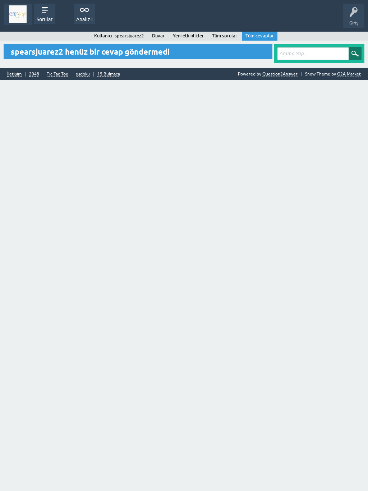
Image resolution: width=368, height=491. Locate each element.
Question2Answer (280, 74)
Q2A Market (349, 74)
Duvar (158, 35)
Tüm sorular (224, 35)
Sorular (44, 19)
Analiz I (84, 19)
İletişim (14, 74)
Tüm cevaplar (259, 35)
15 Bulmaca (108, 74)
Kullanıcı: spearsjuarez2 (119, 35)
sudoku (83, 74)
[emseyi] (18, 14)
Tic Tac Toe (57, 74)
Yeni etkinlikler (188, 35)
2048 (34, 74)
